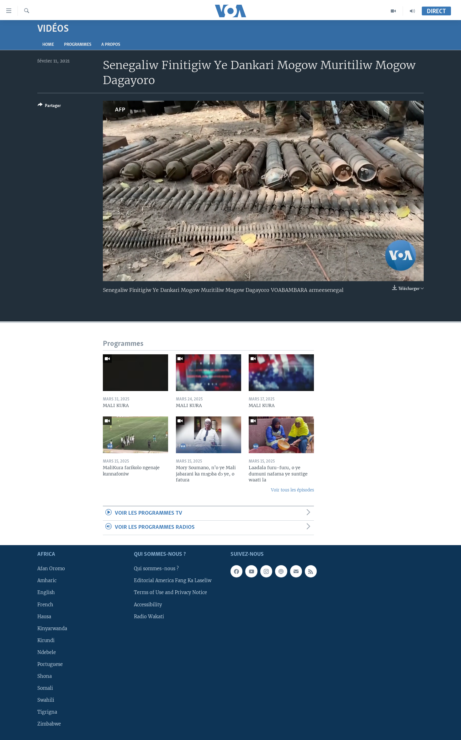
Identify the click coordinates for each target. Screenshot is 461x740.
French (45, 604)
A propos (110, 44)
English (46, 592)
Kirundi (46, 640)
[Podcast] (281, 571)
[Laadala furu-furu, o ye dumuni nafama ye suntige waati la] (281, 434)
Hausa (44, 616)
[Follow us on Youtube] (251, 571)
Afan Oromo (51, 568)
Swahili (45, 700)
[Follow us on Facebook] (236, 571)
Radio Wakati (149, 616)
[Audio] (412, 11)
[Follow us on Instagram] (266, 571)
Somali (45, 688)
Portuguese (50, 664)
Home (48, 44)
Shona (44, 676)
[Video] (393, 11)
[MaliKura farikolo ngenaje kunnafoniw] (135, 434)
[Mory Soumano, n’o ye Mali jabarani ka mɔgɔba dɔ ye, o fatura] (208, 434)
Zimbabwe (49, 724)
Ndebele (46, 652)
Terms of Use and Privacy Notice (170, 592)
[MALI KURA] (135, 372)
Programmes (77, 44)
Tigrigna (47, 712)
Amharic (46, 580)
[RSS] (311, 571)
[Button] (49, 107)
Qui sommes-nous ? (156, 568)
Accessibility (148, 604)
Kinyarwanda (52, 628)
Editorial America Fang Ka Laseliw (172, 580)
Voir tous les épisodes (292, 490)
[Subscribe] (296, 571)
